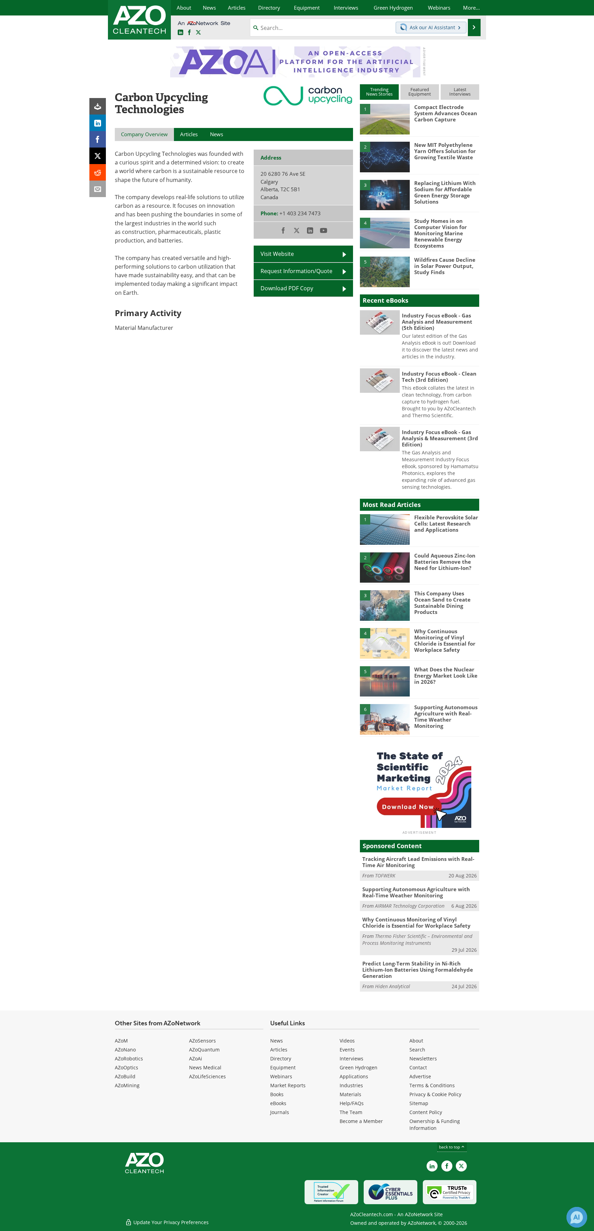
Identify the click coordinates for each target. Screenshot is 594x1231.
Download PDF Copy (287, 288)
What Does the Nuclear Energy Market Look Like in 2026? (445, 675)
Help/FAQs (352, 1103)
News (276, 1040)
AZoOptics (126, 1067)
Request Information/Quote (296, 271)
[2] (384, 156)
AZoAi (195, 1058)
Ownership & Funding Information (434, 1124)
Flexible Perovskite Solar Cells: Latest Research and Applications (446, 523)
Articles (278, 1049)
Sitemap (418, 1103)
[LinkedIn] (97, 123)
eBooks (278, 1103)
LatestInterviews (460, 91)
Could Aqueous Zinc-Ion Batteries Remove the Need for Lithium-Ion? (444, 561)
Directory (280, 1058)
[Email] (97, 189)
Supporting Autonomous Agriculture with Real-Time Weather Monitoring (445, 716)
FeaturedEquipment (419, 91)
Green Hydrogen (358, 1067)
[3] (384, 194)
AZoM (121, 1040)
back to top (450, 1147)
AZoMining (127, 1085)
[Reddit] (97, 172)
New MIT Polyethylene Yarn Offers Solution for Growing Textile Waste (445, 151)
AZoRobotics (129, 1058)
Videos (347, 1040)
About (416, 1040)
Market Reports (288, 1085)
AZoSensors (202, 1040)
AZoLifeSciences (207, 1076)
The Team (351, 1112)
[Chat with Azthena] (576, 1217)
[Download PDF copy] (97, 106)
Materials (350, 1094)
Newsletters (423, 1058)
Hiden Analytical (392, 986)
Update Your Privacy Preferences (170, 1222)
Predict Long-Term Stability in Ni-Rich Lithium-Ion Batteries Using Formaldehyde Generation (417, 969)
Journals (279, 1112)
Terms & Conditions (432, 1085)
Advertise (420, 1076)
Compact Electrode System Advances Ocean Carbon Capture (445, 113)
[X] (97, 156)
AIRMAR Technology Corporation (409, 906)
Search (417, 1049)
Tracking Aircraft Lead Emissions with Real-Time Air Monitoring (418, 861)
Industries (351, 1085)
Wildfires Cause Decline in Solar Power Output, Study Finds (444, 266)
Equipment (283, 1067)
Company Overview (144, 134)
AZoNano (125, 1049)
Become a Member (361, 1121)
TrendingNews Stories (379, 91)
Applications (354, 1076)
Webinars (281, 1076)
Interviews (351, 1058)
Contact (418, 1067)
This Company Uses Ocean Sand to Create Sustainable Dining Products (442, 602)
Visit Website (277, 254)
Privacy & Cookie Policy (435, 1094)
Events (347, 1049)
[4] (384, 232)
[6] (384, 719)
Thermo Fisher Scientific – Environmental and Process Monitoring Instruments (417, 939)
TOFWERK (385, 875)
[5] (384, 271)
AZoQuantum (204, 1049)
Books (277, 1094)
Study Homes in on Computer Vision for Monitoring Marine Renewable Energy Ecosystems (440, 233)
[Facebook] (97, 139)
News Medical (205, 1067)
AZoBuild (125, 1076)
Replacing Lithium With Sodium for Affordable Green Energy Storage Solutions (445, 192)
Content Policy (425, 1112)
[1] (384, 119)
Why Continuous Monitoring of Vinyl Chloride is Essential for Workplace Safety (444, 640)
